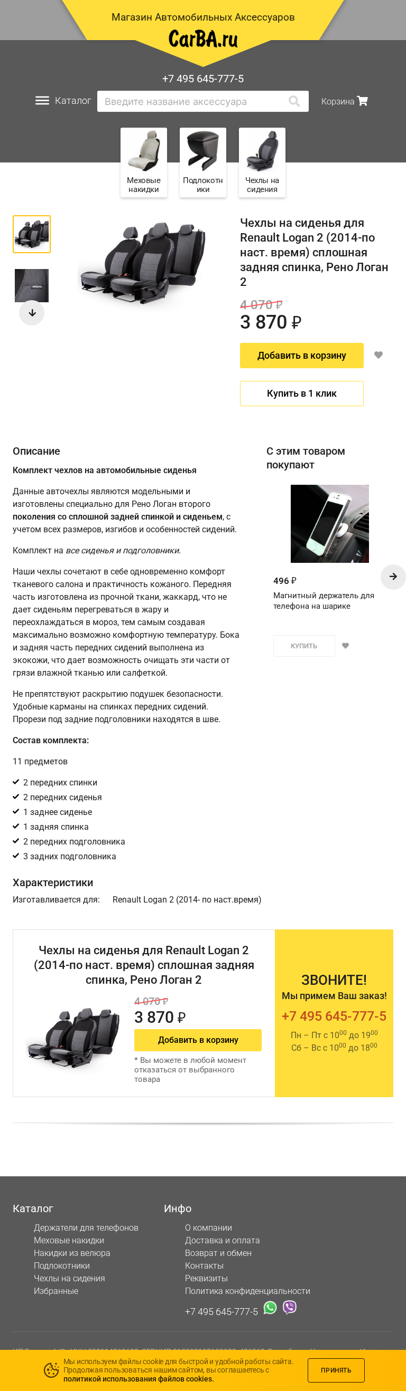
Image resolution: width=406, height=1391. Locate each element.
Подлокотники (62, 1266)
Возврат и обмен (218, 1253)
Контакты (204, 1266)
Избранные (56, 1291)
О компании (208, 1228)
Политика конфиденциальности (247, 1291)
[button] (31, 312)
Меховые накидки (69, 1240)
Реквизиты (206, 1278)
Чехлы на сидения (69, 1278)
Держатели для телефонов (86, 1228)
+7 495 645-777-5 (203, 78)
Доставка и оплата (222, 1240)
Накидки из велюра (72, 1253)
